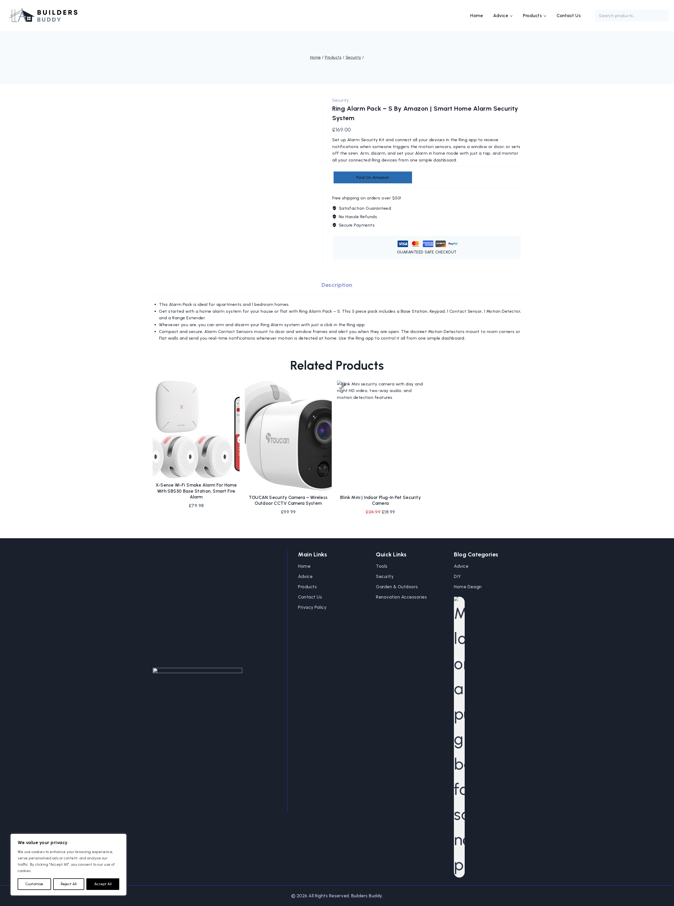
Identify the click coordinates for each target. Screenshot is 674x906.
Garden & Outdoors (397, 586)
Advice (305, 576)
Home (476, 15)
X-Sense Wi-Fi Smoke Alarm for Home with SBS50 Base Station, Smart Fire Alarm (196, 490)
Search (661, 16)
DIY (457, 576)
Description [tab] (337, 284)
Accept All (103, 884)
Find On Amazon (372, 177)
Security (340, 100)
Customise (34, 884)
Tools (382, 566)
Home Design (468, 586)
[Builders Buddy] (43, 15)
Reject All (69, 884)
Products (307, 586)
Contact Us (569, 15)
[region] (68, 864)
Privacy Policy (312, 607)
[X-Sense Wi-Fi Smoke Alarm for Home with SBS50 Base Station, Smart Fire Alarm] (196, 429)
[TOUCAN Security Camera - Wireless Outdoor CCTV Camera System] (288, 436)
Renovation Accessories (401, 597)
